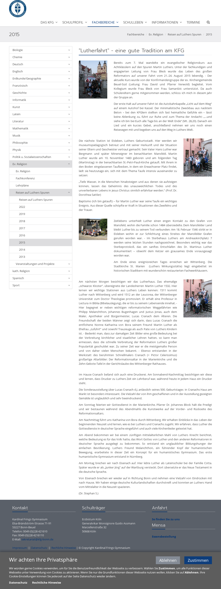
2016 (22, 235)
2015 (209, 34)
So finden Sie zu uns (166, 519)
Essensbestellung (164, 536)
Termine (193, 22)
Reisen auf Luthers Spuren (184, 34)
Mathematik (20, 128)
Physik (17, 150)
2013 (22, 257)
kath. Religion (21, 271)
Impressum (19, 548)
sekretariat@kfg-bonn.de (37, 539)
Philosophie (20, 143)
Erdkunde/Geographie (27, 78)
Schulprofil (72, 22)
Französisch (20, 86)
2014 (22, 250)
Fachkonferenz (25, 178)
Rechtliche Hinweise (46, 582)
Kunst (16, 107)
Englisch (18, 71)
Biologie (18, 50)
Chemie (17, 57)
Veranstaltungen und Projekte (35, 264)
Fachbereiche (103, 22)
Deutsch (18, 64)
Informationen (165, 22)
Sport (16, 285)
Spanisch (18, 278)
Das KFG (47, 22)
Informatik (19, 100)
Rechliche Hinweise (63, 548)
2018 (22, 221)
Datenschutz (39, 548)
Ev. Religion (156, 34)
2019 (22, 214)
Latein (17, 114)
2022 (22, 207)
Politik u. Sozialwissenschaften (32, 157)
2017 (22, 228)
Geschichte (20, 93)
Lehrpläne (22, 185)
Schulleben (133, 22)
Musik (16, 135)
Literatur (18, 121)
